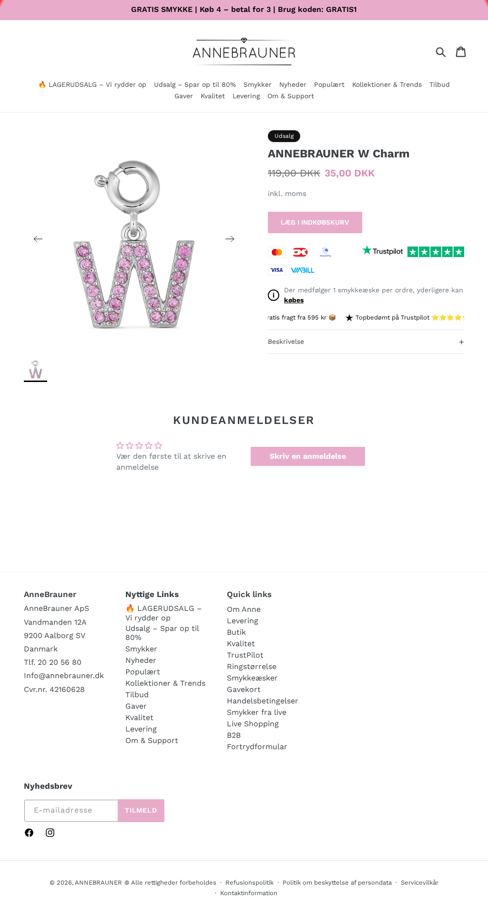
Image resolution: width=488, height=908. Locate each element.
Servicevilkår (419, 882)
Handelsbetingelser (262, 700)
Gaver (136, 706)
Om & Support (151, 740)
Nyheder (140, 660)
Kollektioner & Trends (165, 683)
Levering (141, 728)
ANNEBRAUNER (98, 882)
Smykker (141, 648)
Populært (142, 671)
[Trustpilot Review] (382, 251)
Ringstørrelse (251, 666)
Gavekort (244, 689)
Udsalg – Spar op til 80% (162, 633)
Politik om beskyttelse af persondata (337, 882)
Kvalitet (139, 717)
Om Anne (244, 609)
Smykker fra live (256, 712)
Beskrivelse (366, 342)
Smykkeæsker (252, 677)
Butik (236, 632)
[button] (257, 85)
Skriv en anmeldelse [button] (308, 456)
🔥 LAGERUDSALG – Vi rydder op (163, 613)
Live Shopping (253, 723)
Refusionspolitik (249, 882)
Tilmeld (141, 810)
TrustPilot (245, 655)
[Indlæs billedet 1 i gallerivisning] (35, 369)
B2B (234, 735)
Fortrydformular (257, 746)
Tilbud (137, 694)
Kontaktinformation (248, 893)
